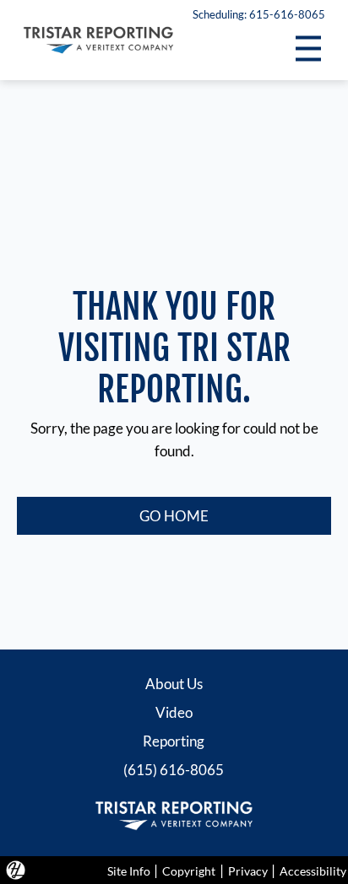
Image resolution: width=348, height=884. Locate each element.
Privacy (248, 871)
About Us (174, 684)
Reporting (173, 741)
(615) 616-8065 (173, 770)
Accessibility (313, 871)
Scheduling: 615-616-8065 (259, 14)
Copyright (188, 871)
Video (174, 712)
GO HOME (174, 516)
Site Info (128, 871)
